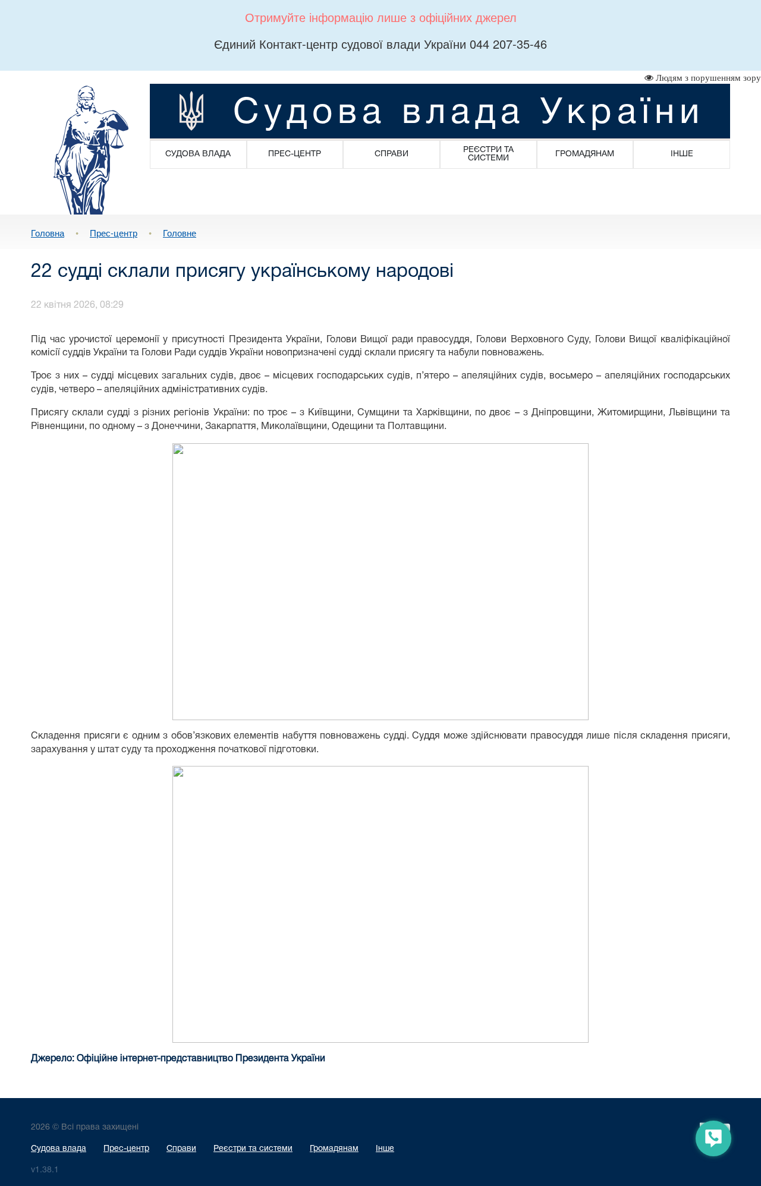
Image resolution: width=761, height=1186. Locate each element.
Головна (47, 232)
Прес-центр (113, 232)
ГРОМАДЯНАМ (584, 154)
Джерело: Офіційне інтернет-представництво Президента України (178, 1059)
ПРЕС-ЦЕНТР (294, 154)
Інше (385, 1149)
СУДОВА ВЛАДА (198, 154)
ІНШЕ (682, 154)
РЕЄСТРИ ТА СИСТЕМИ (488, 154)
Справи (181, 1149)
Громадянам (334, 1149)
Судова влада (58, 1149)
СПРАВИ (391, 154)
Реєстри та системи (253, 1149)
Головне (179, 232)
